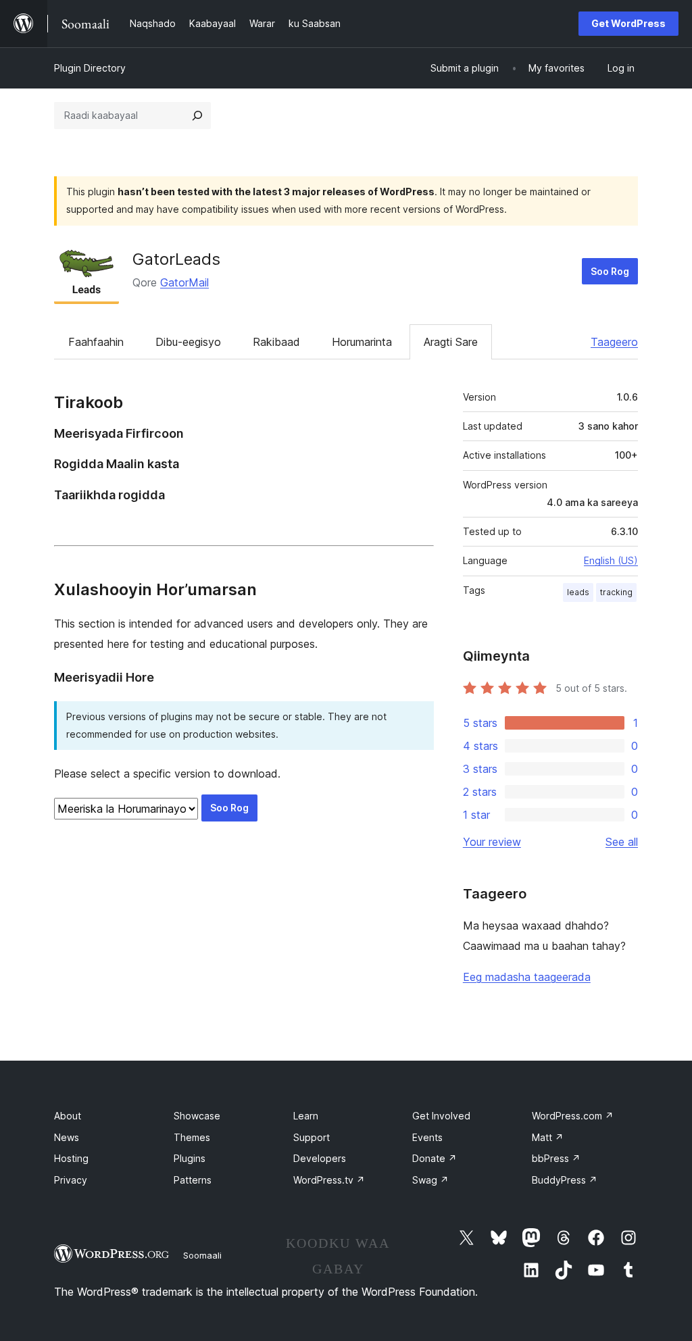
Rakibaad (276, 342)
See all (622, 842)
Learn (305, 1115)
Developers (319, 1158)
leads (578, 592)
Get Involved (441, 1115)
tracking (616, 592)
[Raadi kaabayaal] (197, 115)
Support (311, 1137)
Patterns (193, 1180)
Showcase (197, 1115)
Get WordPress (628, 23)
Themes (192, 1137)
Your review (492, 842)
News (66, 1137)
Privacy (70, 1180)
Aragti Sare (451, 342)
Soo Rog (610, 271)
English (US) (611, 560)
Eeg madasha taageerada (527, 977)
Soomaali (202, 1255)
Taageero (614, 342)
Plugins (189, 1158)
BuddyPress (564, 1180)
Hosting (71, 1158)
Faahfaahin (96, 342)
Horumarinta (362, 342)
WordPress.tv (329, 1180)
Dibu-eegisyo (188, 342)
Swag (430, 1180)
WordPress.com (573, 1115)
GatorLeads (176, 259)
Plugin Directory (90, 68)
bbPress (556, 1158)
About (67, 1115)
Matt (548, 1137)
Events (427, 1137)
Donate (434, 1158)
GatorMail (184, 282)
